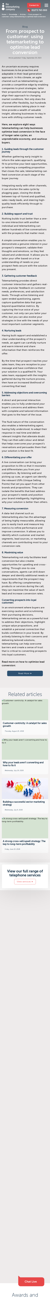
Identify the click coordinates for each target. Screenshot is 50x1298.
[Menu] (46, 5)
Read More (23, 673)
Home (4, 14)
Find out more (25, 717)
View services (24, 881)
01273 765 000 (39, 10)
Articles (23, 14)
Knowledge (13, 14)
